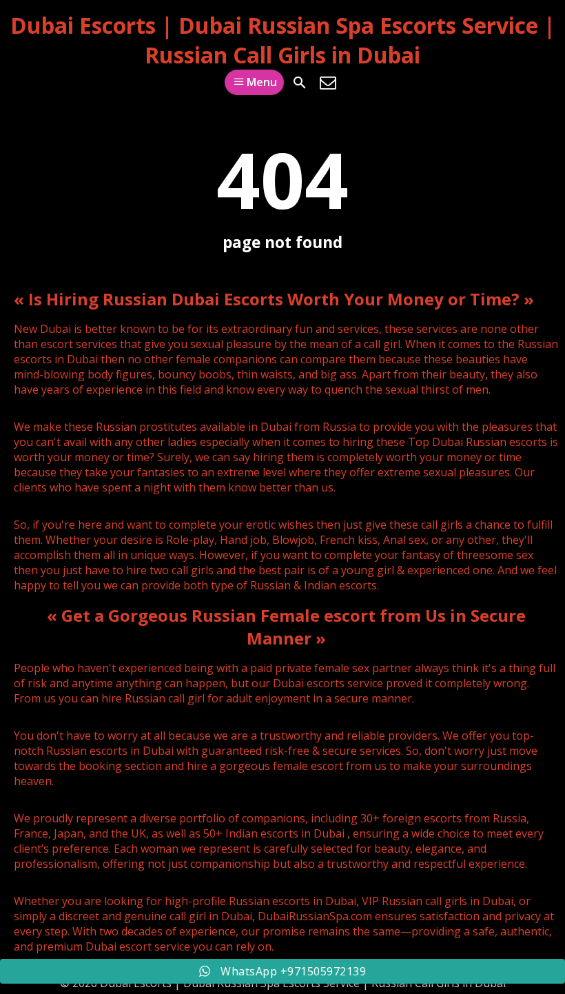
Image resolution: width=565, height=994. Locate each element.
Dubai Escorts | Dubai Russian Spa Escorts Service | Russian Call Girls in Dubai (282, 40)
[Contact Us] (328, 82)
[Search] (299, 82)
